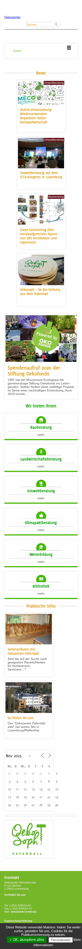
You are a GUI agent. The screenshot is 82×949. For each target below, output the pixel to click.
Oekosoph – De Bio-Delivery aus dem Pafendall (40, 292)
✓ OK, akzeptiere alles (26, 940)
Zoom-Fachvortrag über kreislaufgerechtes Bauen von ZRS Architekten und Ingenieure (39, 236)
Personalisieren (60, 940)
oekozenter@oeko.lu (23, 911)
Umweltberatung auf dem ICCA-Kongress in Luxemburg (41, 175)
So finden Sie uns (15, 894)
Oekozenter (12, 17)
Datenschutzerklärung (18, 920)
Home (17, 51)
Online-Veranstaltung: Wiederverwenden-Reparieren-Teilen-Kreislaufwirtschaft (36, 116)
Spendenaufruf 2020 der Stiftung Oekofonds (34, 371)
